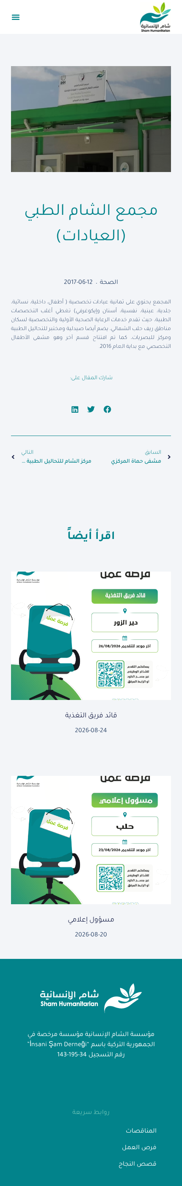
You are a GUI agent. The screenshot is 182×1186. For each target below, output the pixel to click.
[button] (15, 17)
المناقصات (141, 1131)
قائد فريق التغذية (91, 716)
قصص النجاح (138, 1164)
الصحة (109, 283)
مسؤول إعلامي (91, 920)
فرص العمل (139, 1148)
